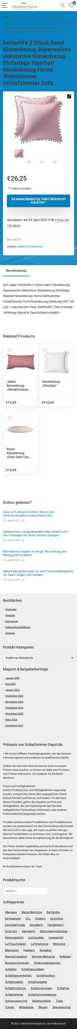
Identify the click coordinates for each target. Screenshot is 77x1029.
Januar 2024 (12, 689)
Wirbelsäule (26, 1007)
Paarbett (29, 950)
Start (5, 17)
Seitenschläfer (41, 1000)
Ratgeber (46, 950)
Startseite (10, 609)
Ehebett (40, 918)
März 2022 (11, 719)
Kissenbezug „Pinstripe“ (51, 383)
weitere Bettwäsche (53, 17)
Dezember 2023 (14, 695)
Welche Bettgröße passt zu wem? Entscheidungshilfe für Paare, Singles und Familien (38, 573)
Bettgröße (53, 912)
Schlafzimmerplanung (42, 994)
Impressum (11, 621)
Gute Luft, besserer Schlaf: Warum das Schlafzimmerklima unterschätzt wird (28, 513)
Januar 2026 (12, 678)
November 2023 (14, 701)
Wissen (43, 1007)
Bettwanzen (13, 918)
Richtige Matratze (43, 956)
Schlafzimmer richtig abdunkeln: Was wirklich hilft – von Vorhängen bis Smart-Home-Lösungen (36, 533)
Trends (9, 1007)
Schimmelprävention (47, 962)
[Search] (62, 5)
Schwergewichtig (16, 1000)
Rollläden (65, 956)
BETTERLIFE (14, 239)
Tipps (59, 1000)
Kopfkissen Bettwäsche (17, 23)
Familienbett (56, 924)
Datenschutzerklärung (17, 627)
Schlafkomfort (45, 975)
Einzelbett (36, 924)
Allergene (11, 912)
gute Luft (11, 931)
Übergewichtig (61, 1007)
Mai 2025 (10, 684)
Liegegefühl (56, 937)
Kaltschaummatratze (54, 931)
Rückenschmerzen (17, 962)
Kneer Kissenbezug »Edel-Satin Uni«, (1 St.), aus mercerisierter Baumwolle (18, 459)
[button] (69, 96)
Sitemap (10, 633)
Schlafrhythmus (15, 988)
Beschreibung (16, 270)
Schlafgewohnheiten (18, 975)
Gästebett (28, 931)
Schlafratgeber (37, 981)
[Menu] (4, 5)
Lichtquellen (36, 937)
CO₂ (28, 918)
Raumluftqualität (16, 956)
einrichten (56, 918)
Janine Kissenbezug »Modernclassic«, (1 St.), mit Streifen (19, 389)
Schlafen (11, 969)
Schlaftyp (63, 988)
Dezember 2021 (14, 725)
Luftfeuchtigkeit (15, 943)
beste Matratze (32, 912)
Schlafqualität (14, 981)
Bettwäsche (30, 17)
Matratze (59, 943)
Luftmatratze (39, 943)
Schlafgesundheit (32, 969)
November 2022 (14, 713)
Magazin (10, 615)
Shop (15, 17)
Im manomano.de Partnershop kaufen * (38, 200)
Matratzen (12, 950)
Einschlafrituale (15, 924)
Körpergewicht (14, 937)
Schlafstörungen (41, 988)
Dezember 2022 (14, 707)
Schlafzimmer (14, 994)
